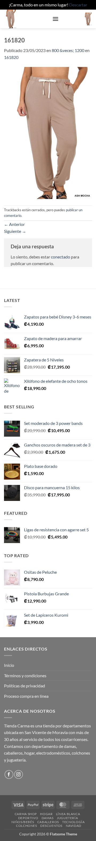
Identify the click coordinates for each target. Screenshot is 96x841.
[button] (55, 18)
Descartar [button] (78, 4)
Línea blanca (68, 814)
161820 (11, 57)
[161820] (48, 132)
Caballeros (48, 822)
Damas (48, 818)
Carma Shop (26, 814)
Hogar (46, 814)
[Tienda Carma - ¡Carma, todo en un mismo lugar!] (26, 19)
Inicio (9, 665)
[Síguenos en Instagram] (18, 774)
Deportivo (28, 818)
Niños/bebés (22, 822)
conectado (60, 256)
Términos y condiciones (25, 675)
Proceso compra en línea (26, 696)
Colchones (26, 826)
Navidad (73, 826)
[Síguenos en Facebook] (9, 774)
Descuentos (51, 826)
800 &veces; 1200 (68, 50)
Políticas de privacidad (24, 685)
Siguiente (15, 231)
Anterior (14, 224)
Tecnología (73, 822)
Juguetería (67, 818)
